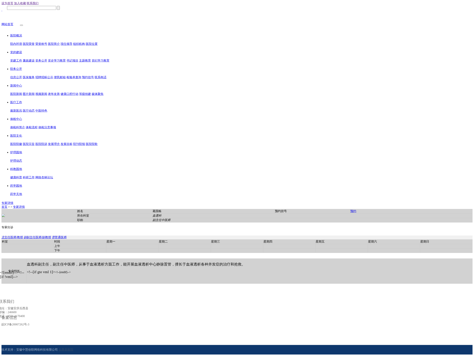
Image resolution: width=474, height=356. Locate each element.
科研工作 (29, 177)
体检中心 (16, 119)
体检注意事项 (47, 127)
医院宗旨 (29, 144)
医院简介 (54, 43)
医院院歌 (92, 144)
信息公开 (16, 77)
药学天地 (16, 194)
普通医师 (59, 237)
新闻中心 (16, 85)
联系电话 (100, 77)
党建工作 (16, 60)
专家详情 (7, 203)
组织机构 (79, 43)
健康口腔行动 (69, 93)
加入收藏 (20, 3)
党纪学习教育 (100, 60)
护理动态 (16, 160)
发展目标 (66, 144)
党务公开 (41, 60)
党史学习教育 (57, 60)
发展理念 (54, 144)
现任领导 (66, 43)
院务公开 (16, 68)
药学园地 (16, 185)
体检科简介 (17, 127)
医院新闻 (16, 93)
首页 (4, 206)
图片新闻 (29, 93)
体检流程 (32, 127)
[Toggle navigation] (21, 25)
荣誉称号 (41, 43)
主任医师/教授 (12, 237)
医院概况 (16, 35)
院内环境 (16, 43)
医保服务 (29, 77)
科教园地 (16, 169)
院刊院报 (79, 144)
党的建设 (16, 52)
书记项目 (72, 60)
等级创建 (85, 93)
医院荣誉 (29, 43)
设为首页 (7, 3)
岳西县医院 (66, 349)
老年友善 (54, 93)
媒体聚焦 (98, 93)
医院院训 (41, 144)
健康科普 (16, 177)
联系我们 (33, 3)
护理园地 (16, 152)
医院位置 (92, 43)
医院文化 (16, 135)
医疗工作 (16, 102)
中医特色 (41, 110)
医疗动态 (29, 110)
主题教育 (85, 60)
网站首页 (7, 24)
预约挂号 (88, 77)
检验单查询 (73, 77)
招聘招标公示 (44, 77)
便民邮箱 (60, 77)
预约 (353, 211)
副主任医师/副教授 (37, 237)
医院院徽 (16, 144)
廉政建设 (29, 60)
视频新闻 (41, 93)
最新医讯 (16, 110)
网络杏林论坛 (44, 177)
